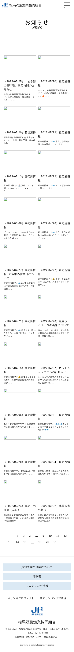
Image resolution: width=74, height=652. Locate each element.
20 (47, 542)
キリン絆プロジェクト (21, 598)
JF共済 (62, 598)
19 (39, 542)
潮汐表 (37, 576)
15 (24, 542)
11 (57, 535)
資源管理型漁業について (36, 567)
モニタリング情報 (37, 585)
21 (55, 542)
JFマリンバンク (49, 598)
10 (50, 535)
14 (17, 542)
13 (9, 542)
